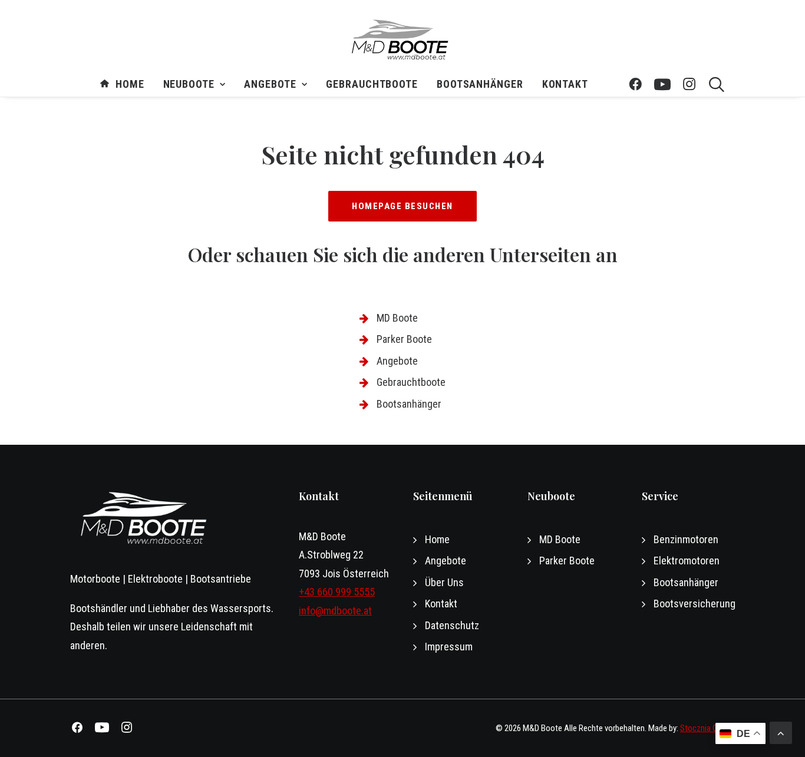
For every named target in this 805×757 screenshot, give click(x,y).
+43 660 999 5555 (337, 592)
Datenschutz (452, 625)
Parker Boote (404, 339)
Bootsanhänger (480, 84)
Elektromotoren (687, 560)
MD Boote (397, 318)
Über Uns (444, 582)
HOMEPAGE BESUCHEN (402, 206)
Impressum (449, 646)
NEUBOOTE (189, 84)
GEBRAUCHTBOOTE (372, 84)
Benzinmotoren (686, 539)
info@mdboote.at (335, 610)
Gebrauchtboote (411, 382)
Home (130, 84)
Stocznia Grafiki (707, 728)
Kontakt (565, 84)
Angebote (270, 84)
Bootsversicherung (694, 603)
